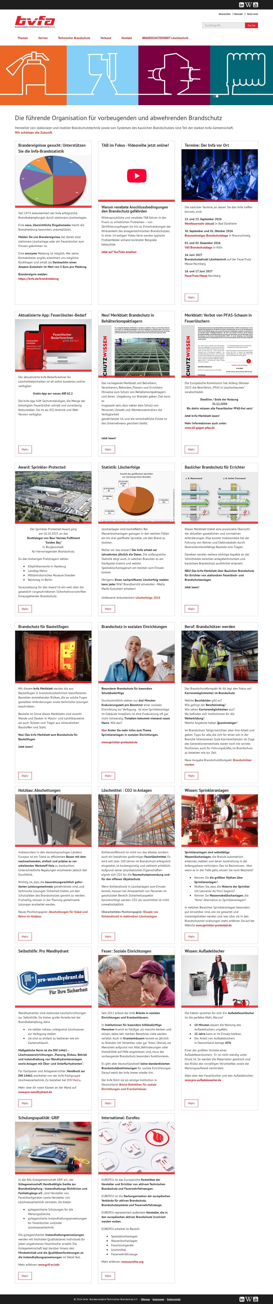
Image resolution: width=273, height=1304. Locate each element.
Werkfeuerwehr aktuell (199, 223)
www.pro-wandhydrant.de (35, 1092)
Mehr (191, 297)
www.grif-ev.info (49, 1265)
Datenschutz (174, 1299)
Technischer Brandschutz (74, 38)
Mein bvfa (252, 14)
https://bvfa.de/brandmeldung (38, 279)
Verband (105, 38)
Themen (22, 38)
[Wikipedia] (248, 4)
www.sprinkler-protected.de (119, 742)
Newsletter (225, 14)
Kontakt (238, 14)
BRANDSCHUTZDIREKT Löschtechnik (165, 38)
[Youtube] (255, 4)
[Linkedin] (241, 4)
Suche (251, 25)
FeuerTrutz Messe (196, 276)
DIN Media (73, 1080)
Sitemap (145, 1299)
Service (43, 38)
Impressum (158, 1299)
